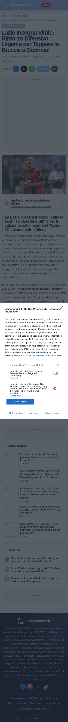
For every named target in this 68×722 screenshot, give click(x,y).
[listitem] (34, 365)
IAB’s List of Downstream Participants (37, 355)
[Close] (62, 309)
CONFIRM (20, 402)
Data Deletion (16, 413)
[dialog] (34, 361)
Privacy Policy (52, 413)
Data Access (34, 413)
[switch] (55, 373)
